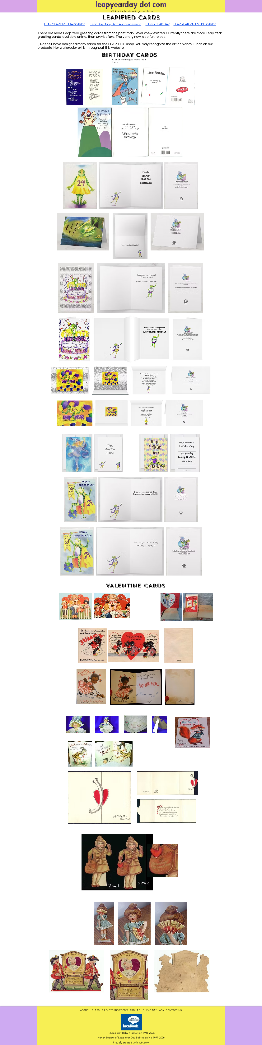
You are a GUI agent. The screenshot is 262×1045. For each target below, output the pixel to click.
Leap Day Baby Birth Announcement (115, 24)
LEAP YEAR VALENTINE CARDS (195, 24)
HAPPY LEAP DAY (158, 24)
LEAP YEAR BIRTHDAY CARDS (64, 24)
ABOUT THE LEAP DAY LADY (147, 1010)
